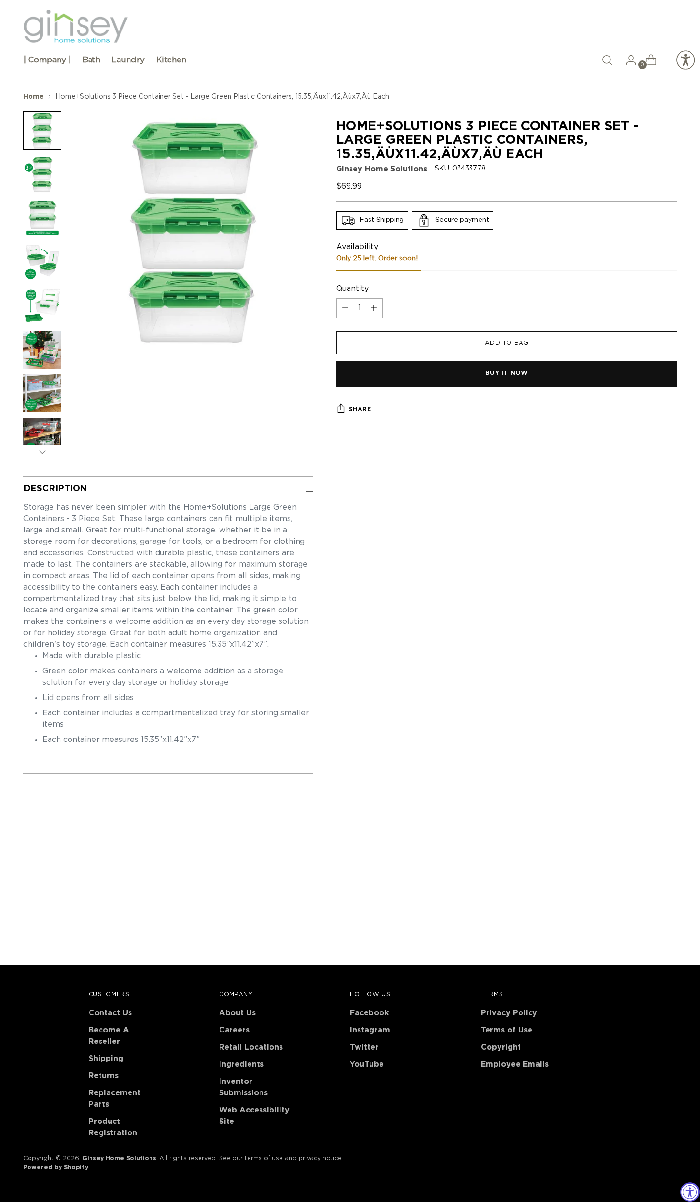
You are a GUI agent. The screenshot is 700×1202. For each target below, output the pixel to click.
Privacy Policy (509, 1013)
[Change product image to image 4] (42, 262)
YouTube (367, 1064)
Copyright (501, 1047)
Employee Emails (515, 1064)
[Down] (42, 452)
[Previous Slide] (647, 857)
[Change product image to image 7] (42, 393)
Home (33, 96)
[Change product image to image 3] (42, 218)
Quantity (352, 289)
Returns (104, 1076)
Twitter (364, 1047)
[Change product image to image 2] (42, 174)
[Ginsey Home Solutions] (75, 27)
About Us (237, 1013)
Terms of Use (506, 1030)
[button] (607, 60)
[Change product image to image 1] (42, 130)
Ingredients (241, 1064)
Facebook (369, 1013)
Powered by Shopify (55, 1167)
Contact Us (110, 1013)
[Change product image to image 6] (42, 350)
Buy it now (506, 373)
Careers (234, 1030)
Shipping (106, 1058)
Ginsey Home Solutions (381, 169)
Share (360, 409)
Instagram (370, 1030)
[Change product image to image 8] (42, 437)
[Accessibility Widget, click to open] (690, 1192)
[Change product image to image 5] (42, 306)
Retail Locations (251, 1047)
